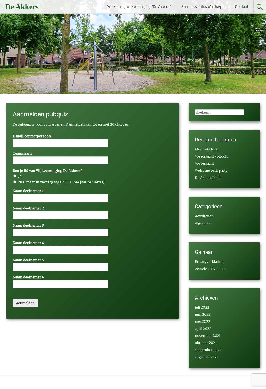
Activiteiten (204, 216)
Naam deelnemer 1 (29, 191)
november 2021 (207, 336)
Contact (241, 6)
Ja (19, 176)
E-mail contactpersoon (33, 136)
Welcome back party (211, 170)
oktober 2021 (206, 343)
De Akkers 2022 (208, 177)
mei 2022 (202, 321)
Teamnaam (23, 153)
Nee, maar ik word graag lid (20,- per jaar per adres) (61, 182)
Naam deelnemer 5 (28, 260)
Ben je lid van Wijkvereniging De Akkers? (49, 171)
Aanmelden (25, 303)
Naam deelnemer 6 (28, 277)
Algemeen (203, 223)
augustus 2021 (206, 357)
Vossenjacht (204, 163)
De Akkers (22, 7)
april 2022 (203, 328)
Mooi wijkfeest (207, 149)
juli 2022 (202, 307)
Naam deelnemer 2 (28, 208)
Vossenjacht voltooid (211, 156)
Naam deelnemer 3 (28, 225)
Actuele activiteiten (210, 269)
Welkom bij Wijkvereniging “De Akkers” (139, 6)
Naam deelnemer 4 (28, 243)
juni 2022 (203, 314)
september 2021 (208, 350)
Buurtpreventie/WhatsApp (202, 6)
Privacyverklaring (209, 262)
